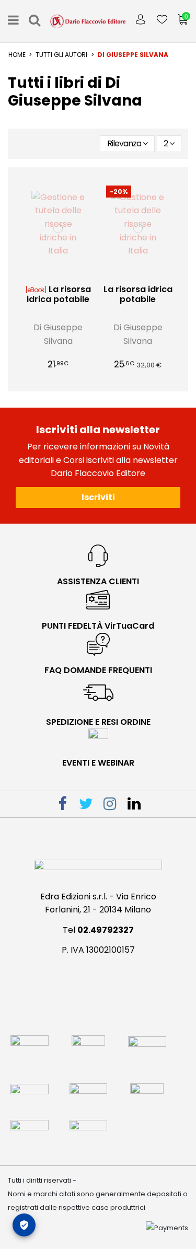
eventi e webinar (98, 763)
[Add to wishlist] (49, 275)
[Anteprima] (66, 275)
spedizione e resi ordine (98, 722)
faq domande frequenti (98, 670)
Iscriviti (98, 497)
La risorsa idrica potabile (59, 294)
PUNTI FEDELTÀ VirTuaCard (98, 626)
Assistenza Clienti (98, 581)
